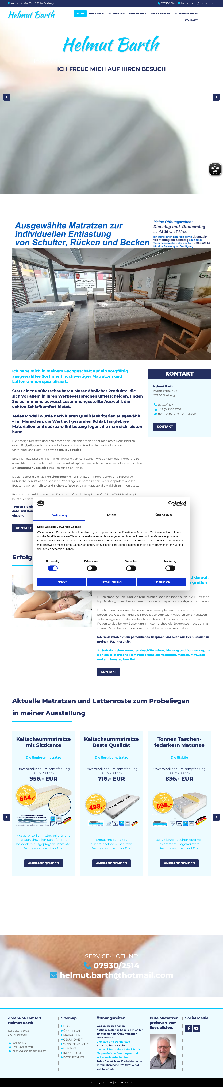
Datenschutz (73, 1057)
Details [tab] (111, 514)
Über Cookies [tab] (163, 514)
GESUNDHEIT (72, 1039)
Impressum (72, 1053)
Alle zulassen (161, 582)
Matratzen (116, 13)
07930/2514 (167, 3)
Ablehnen (61, 582)
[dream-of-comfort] (188, 1028)
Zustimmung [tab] (59, 515)
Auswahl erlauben (111, 582)
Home (80, 13)
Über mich (96, 13)
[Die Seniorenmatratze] (179, 830)
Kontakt (191, 20)
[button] (23, 528)
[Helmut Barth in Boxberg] (32, 14)
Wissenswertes (186, 13)
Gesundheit (137, 13)
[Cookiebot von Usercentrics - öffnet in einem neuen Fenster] (171, 503)
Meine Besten (160, 13)
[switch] (92, 568)
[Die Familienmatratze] (43, 823)
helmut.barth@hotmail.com (198, 3)
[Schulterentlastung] (111, 821)
